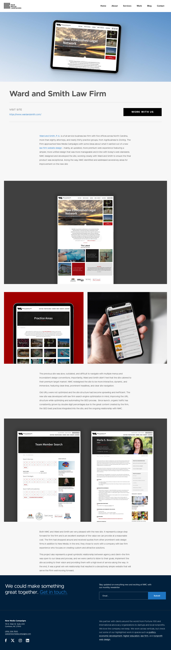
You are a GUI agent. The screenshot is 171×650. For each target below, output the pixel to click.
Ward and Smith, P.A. (49, 136)
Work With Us (142, 112)
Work (139, 6)
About (115, 6)
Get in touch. (53, 592)
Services (127, 6)
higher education (131, 636)
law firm (144, 636)
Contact (160, 6)
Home (103, 6)
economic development (110, 636)
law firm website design (50, 148)
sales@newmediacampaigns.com (18, 634)
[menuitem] (103, 6)
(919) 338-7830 (11, 631)
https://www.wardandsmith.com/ (25, 114)
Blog (149, 6)
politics (152, 632)
